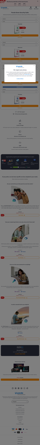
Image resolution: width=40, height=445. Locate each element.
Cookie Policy (27, 74)
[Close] (34, 66)
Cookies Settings (20, 78)
